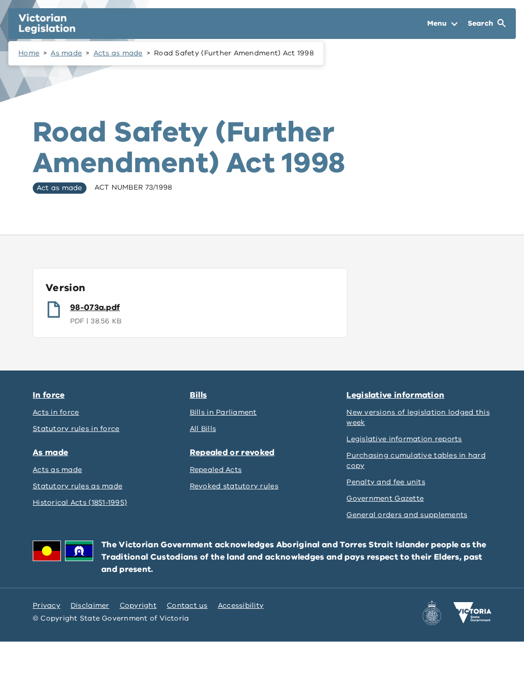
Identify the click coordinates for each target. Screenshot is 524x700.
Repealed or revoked (232, 452)
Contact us (187, 605)
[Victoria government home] (472, 613)
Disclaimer (90, 605)
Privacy (46, 605)
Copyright (138, 605)
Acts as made (118, 53)
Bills (198, 395)
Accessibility (241, 605)
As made (66, 53)
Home (28, 53)
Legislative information (395, 395)
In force (48, 395)
